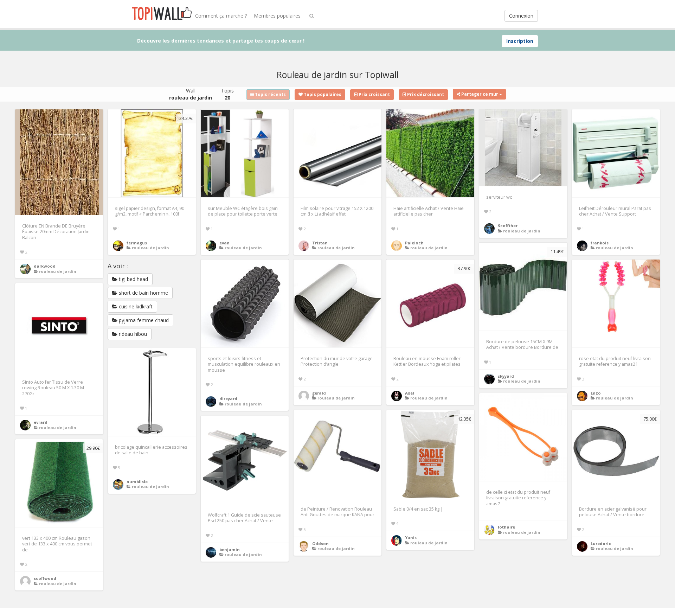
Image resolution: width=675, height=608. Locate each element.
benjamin (229, 549)
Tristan (320, 242)
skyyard (506, 376)
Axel (409, 393)
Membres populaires (277, 15)
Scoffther (508, 225)
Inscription (519, 41)
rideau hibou (132, 334)
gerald (319, 393)
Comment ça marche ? (221, 15)
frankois (600, 242)
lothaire (506, 527)
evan (224, 242)
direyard (228, 398)
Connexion (521, 15)
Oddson (320, 543)
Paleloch (414, 242)
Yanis (411, 537)
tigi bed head (132, 279)
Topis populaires (322, 94)
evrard (40, 422)
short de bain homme (142, 292)
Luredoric (601, 543)
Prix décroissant (425, 94)
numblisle (137, 481)
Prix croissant (374, 94)
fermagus (137, 242)
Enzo (596, 393)
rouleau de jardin (57, 271)
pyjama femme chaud (143, 320)
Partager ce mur (479, 94)
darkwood (45, 266)
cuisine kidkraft (135, 306)
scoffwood (45, 578)
